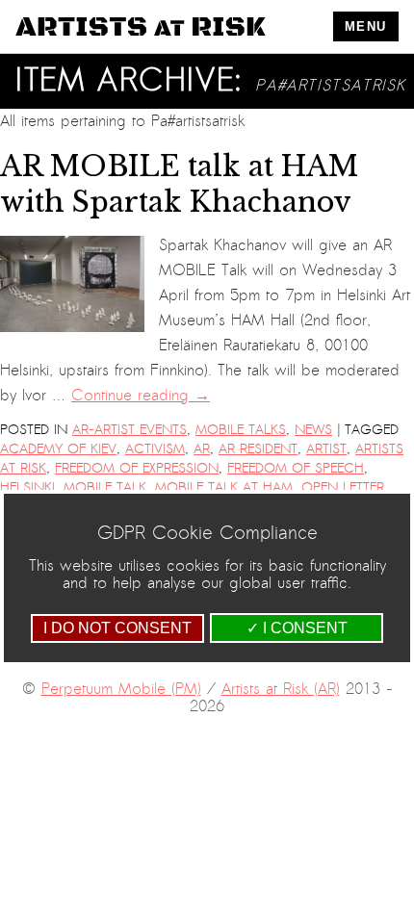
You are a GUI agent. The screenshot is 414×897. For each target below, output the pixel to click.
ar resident (258, 449)
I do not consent (117, 628)
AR (202, 449)
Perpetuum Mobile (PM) (121, 689)
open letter (342, 487)
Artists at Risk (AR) (280, 689)
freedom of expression (137, 468)
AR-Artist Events (129, 430)
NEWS (313, 430)
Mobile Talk (105, 487)
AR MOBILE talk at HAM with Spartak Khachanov (179, 184)
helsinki (27, 487)
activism (155, 449)
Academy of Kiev (58, 449)
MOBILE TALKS (240, 430)
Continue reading (140, 395)
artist (326, 449)
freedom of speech (295, 468)
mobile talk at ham (224, 487)
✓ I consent (297, 628)
